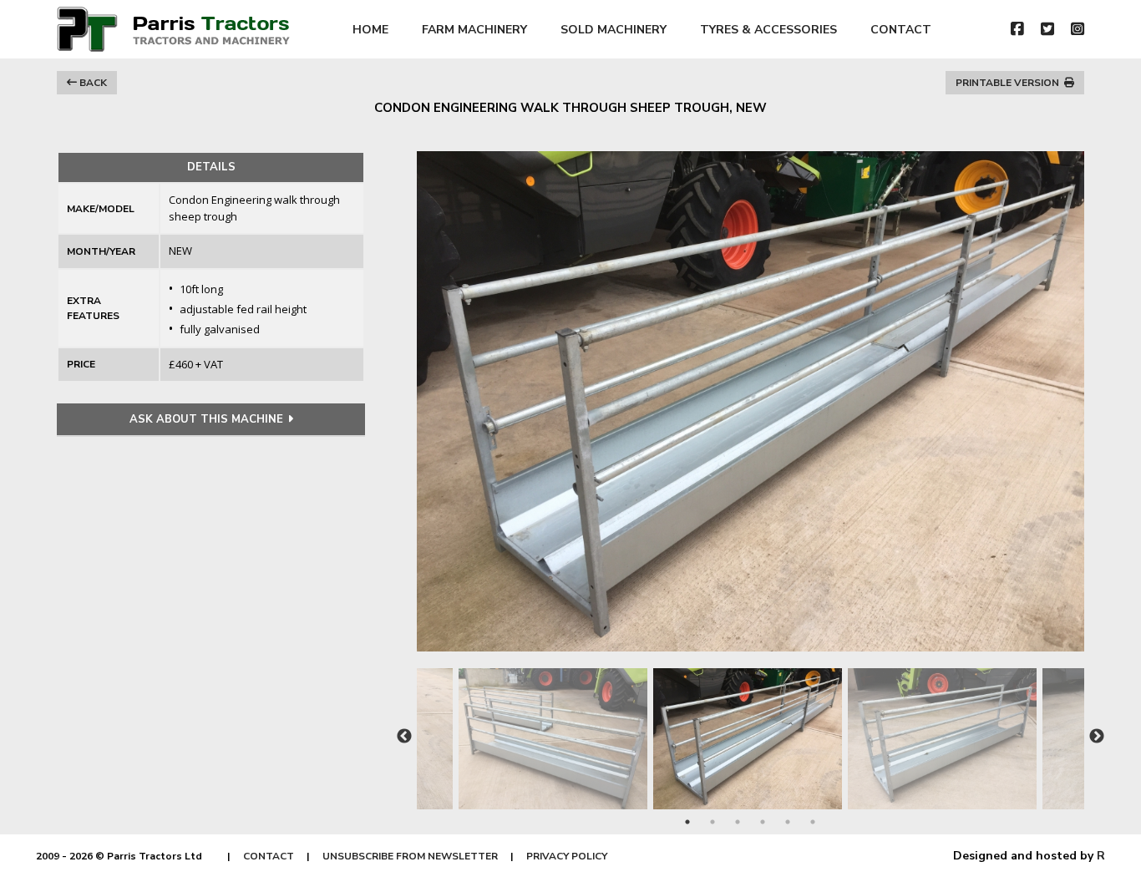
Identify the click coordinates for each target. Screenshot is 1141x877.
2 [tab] (712, 822)
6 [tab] (812, 822)
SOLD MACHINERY (613, 30)
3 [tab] (737, 822)
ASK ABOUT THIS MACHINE (206, 419)
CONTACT (900, 30)
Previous (404, 736)
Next (1096, 736)
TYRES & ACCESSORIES (768, 30)
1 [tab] (687, 822)
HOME (370, 30)
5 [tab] (787, 822)
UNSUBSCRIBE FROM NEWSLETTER (410, 856)
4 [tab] (762, 822)
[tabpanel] (750, 730)
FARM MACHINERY (474, 30)
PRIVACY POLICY (566, 856)
